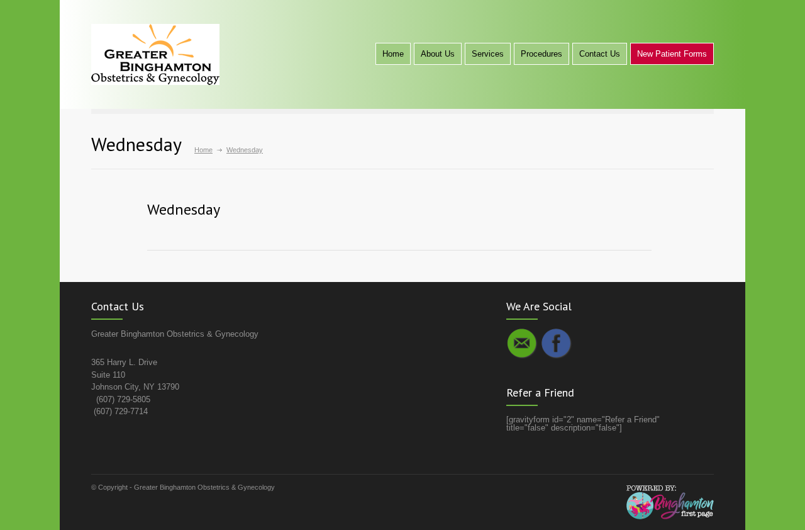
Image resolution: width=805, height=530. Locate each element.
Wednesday (183, 209)
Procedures (541, 54)
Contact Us (599, 54)
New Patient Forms (672, 54)
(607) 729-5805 (123, 399)
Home (393, 54)
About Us (438, 54)
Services (488, 54)
